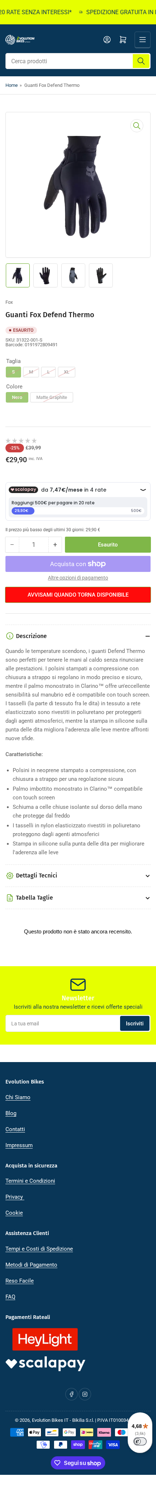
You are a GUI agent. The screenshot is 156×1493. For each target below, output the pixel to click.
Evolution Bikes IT (50, 1420)
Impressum (19, 1145)
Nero (17, 397)
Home (11, 85)
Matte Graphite (51, 397)
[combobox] (78, 61)
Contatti (15, 1129)
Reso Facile (19, 1281)
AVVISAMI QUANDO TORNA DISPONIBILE (78, 595)
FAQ (10, 1297)
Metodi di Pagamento (31, 1265)
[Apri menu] (143, 40)
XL (66, 372)
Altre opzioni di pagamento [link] (78, 578)
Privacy (14, 1197)
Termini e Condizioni (30, 1181)
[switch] (140, 1441)
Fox (9, 302)
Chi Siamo (17, 1097)
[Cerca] (141, 61)
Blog (10, 1113)
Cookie (14, 1213)
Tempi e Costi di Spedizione (39, 1249)
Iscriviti (135, 1023)
